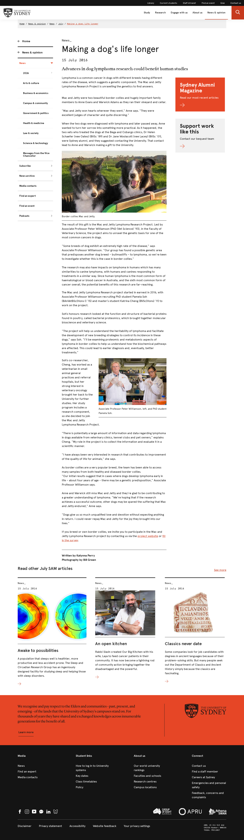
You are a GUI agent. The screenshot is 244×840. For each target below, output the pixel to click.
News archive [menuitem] (27, 175)
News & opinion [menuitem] (32, 52)
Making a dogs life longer (82, 24)
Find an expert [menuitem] (27, 195)
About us (197, 12)
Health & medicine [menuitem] (33, 123)
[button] (237, 12)
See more (220, 570)
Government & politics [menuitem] (36, 113)
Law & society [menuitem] (31, 133)
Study (147, 12)
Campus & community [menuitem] (35, 103)
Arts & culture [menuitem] (31, 83)
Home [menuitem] (26, 41)
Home (21, 24)
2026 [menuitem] (26, 73)
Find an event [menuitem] (26, 205)
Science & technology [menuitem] (35, 143)
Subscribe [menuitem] (25, 165)
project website (148, 536)
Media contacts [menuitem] (27, 185)
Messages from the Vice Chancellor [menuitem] (36, 154)
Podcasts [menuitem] (24, 215)
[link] (150, 3)
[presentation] (52, 632)
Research (160, 12)
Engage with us (179, 12)
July (60, 24)
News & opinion (216, 12)
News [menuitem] (22, 63)
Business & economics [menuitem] (35, 93)
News (51, 24)
